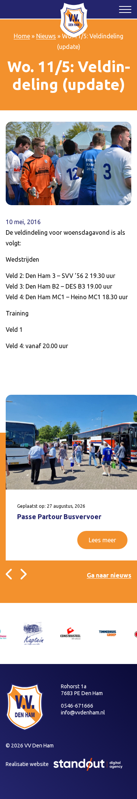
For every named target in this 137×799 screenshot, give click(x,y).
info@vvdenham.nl (83, 713)
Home (22, 36)
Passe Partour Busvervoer (59, 516)
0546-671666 (77, 706)
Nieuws (46, 36)
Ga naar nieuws (109, 575)
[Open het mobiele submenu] (125, 9)
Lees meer (102, 540)
